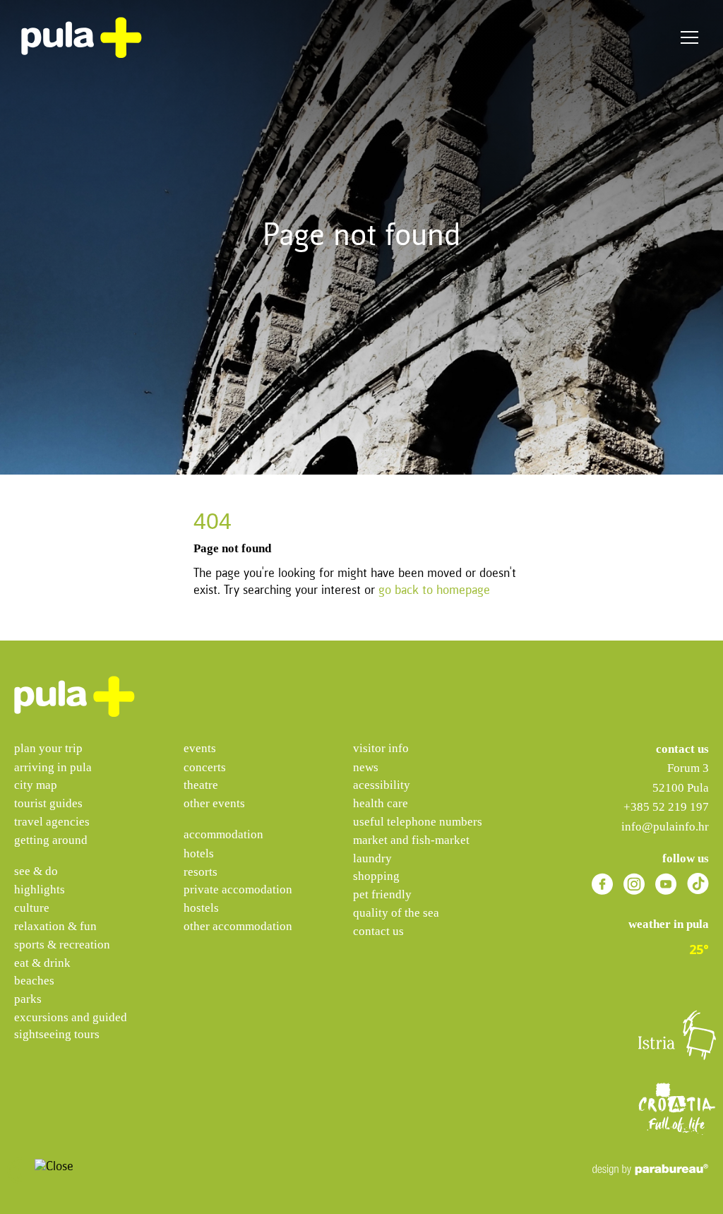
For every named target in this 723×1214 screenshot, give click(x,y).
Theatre (201, 785)
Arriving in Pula (53, 767)
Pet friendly (382, 894)
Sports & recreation (62, 944)
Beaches (34, 980)
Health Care (380, 803)
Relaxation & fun (55, 926)
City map (35, 785)
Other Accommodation (238, 926)
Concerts (205, 767)
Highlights (39, 889)
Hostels (201, 908)
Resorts (200, 872)
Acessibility (381, 785)
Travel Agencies (52, 821)
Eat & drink (42, 963)
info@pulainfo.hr (665, 826)
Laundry (372, 858)
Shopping (376, 876)
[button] (20, 1170)
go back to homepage (434, 591)
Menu (689, 38)
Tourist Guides (48, 803)
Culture (31, 908)
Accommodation (223, 834)
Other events (214, 803)
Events (200, 748)
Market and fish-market (411, 840)
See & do (36, 871)
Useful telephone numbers (417, 821)
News (365, 767)
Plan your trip (48, 748)
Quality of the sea (396, 913)
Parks (28, 999)
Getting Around (51, 840)
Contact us (378, 931)
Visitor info (381, 748)
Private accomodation (238, 889)
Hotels (199, 853)
